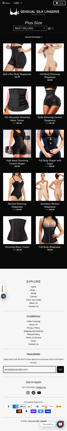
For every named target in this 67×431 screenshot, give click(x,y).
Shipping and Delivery (33, 331)
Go (60, 369)
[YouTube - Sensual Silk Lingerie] (39, 393)
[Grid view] (49, 29)
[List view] (52, 29)
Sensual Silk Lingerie (37, 421)
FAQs (33, 341)
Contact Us (34, 306)
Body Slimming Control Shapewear (50, 119)
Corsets (33, 296)
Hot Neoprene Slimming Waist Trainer (17, 119)
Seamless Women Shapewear (50, 205)
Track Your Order (33, 300)
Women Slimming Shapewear (17, 205)
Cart (61, 3)
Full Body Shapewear (50, 247)
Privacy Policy (33, 328)
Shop (32, 290)
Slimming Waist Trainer (17, 247)
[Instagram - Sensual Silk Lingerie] (28, 393)
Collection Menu (32, 37)
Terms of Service (33, 337)
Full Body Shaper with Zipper (50, 162)
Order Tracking (33, 321)
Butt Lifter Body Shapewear (17, 74)
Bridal (33, 293)
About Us (33, 303)
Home (33, 287)
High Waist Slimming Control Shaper (17, 162)
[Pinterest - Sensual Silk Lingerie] (33, 393)
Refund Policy (33, 334)
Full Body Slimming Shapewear (50, 76)
